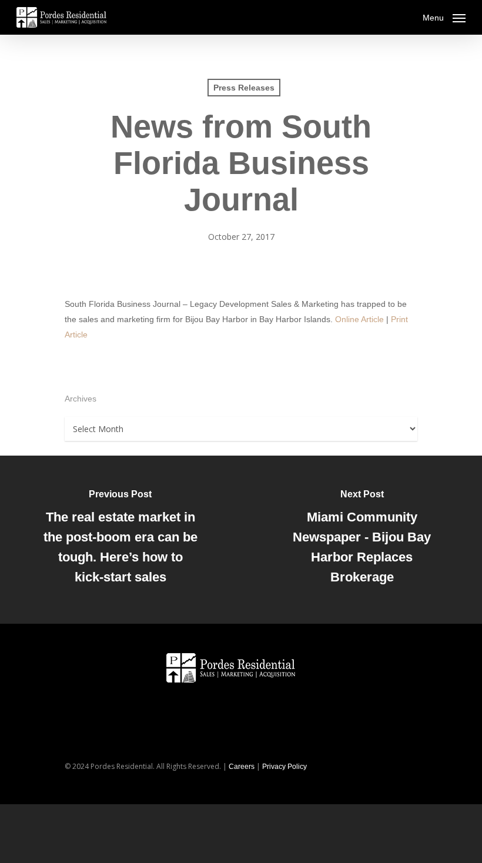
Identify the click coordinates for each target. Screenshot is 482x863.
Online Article (359, 319)
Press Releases (244, 87)
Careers (242, 766)
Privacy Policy (284, 766)
